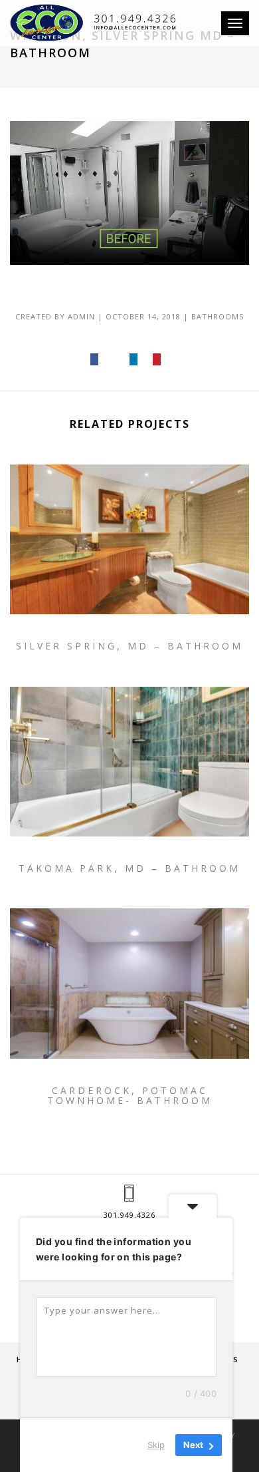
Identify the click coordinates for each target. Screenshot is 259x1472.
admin (81, 316)
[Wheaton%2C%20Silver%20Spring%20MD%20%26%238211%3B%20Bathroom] (95, 359)
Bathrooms (217, 316)
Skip (156, 1444)
